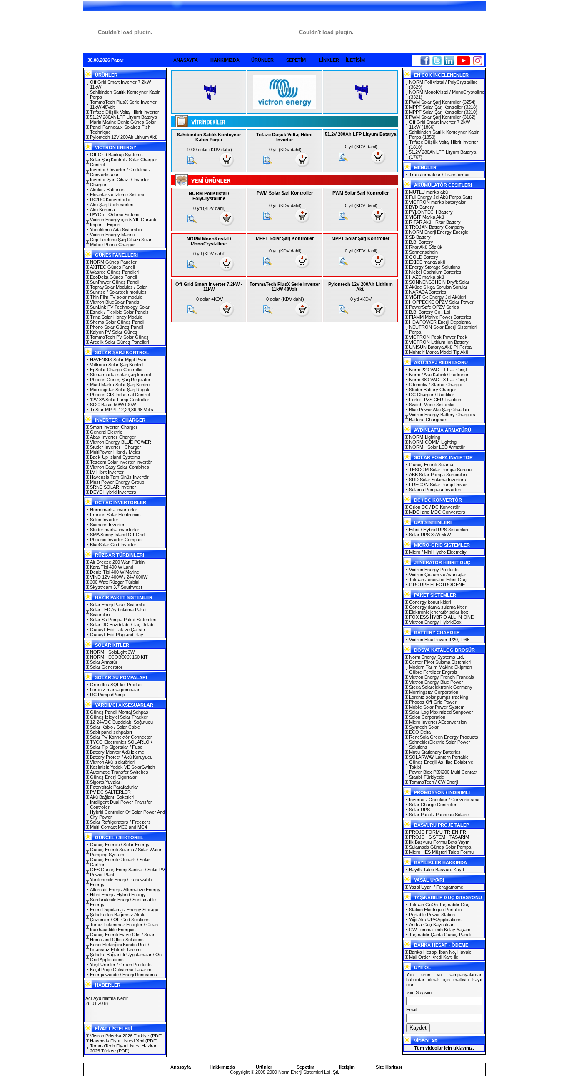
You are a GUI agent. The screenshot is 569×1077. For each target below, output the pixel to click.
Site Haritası (389, 1067)
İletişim (347, 1067)
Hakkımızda (222, 1067)
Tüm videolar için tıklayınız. (444, 1047)
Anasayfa (180, 1067)
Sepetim (305, 1067)
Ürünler (264, 1067)
